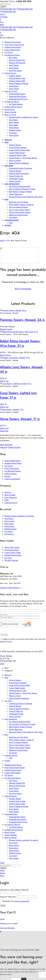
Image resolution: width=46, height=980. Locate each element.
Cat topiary (8, 531)
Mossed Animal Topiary (13, 463)
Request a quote (6, 329)
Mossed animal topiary (12, 555)
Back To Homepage (23, 288)
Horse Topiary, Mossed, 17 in (20, 419)
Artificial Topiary (10, 473)
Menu (2, 24)
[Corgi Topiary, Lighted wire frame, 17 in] (15, 383)
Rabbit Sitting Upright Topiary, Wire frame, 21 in (20, 343)
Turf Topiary (8, 466)
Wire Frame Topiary (11, 468)
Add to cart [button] (4, 381)
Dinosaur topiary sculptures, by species (19, 516)
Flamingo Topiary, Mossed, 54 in (22, 319)
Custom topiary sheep (12, 552)
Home (2, 240)
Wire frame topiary (11, 550)
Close (2, 663)
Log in (3, 905)
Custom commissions (12, 479)
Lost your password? (21, 901)
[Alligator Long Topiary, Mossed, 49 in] (15, 357)
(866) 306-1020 (6, 444)
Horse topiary (9, 526)
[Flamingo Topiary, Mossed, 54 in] (13, 310)
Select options (5, 355)
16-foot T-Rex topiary (12, 547)
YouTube (18, 447)
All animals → (9, 534)
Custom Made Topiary (12, 460)
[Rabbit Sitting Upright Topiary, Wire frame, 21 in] (19, 331)
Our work (8, 557)
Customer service (10, 502)
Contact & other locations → (11, 587)
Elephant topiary (10, 529)
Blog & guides (9, 495)
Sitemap (9, 656)
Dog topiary (8, 518)
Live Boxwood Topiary (12, 471)
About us (7, 492)
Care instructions (10, 497)
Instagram (3, 447)
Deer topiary (9, 523)
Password (7, 896)
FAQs (6, 500)
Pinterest (11, 447)
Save (23, 979)
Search (3, 6)
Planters (7, 476)
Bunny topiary (9, 521)
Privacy (2, 656)
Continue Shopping (7, 928)
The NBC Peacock (11, 560)
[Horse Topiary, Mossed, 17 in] (11, 409)
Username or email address (14, 889)
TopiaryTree (4, 431)
